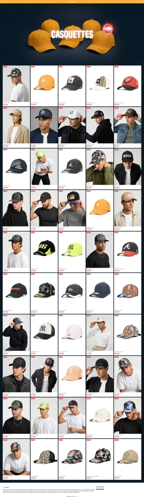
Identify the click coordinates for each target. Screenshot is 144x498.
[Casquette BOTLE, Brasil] (72, 457)
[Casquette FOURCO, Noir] (99, 374)
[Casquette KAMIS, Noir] (72, 291)
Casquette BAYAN (90, 144)
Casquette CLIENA (63, 393)
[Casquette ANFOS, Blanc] (99, 84)
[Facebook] (97, 489)
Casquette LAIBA (34, 351)
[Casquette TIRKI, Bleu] (16, 167)
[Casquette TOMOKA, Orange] (127, 332)
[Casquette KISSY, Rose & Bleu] (72, 84)
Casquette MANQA (7, 351)
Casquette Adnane (63, 227)
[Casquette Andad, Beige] (127, 208)
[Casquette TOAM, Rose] (72, 332)
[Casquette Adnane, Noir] (72, 208)
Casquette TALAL (90, 268)
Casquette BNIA (34, 393)
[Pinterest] (101, 489)
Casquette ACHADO (35, 185)
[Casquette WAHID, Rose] (127, 291)
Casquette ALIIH (117, 144)
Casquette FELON (7, 268)
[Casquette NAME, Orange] (44, 84)
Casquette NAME (34, 102)
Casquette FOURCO (90, 393)
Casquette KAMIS (62, 310)
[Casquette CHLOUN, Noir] (44, 208)
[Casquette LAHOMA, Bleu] (44, 125)
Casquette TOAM (62, 351)
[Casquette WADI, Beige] (44, 457)
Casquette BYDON (90, 310)
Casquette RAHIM (62, 144)
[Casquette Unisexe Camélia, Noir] (99, 457)
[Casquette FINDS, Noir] (44, 249)
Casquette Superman (119, 102)
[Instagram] (98, 489)
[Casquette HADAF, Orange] (99, 208)
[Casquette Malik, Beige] (16, 125)
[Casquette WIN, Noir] (16, 84)
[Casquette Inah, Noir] (127, 167)
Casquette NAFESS (63, 434)
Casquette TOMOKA (118, 351)
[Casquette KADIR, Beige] (99, 332)
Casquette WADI (34, 476)
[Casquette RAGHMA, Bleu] (16, 208)
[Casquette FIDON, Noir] (44, 291)
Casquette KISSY (62, 102)
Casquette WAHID (118, 310)
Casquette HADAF (90, 227)
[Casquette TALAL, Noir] (99, 249)
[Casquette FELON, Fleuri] (16, 249)
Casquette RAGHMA (7, 227)
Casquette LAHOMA (35, 144)
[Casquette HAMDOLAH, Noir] (127, 249)
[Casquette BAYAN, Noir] (99, 125)
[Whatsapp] (100, 489)
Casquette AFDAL (118, 476)
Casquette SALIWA (118, 434)
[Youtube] (103, 489)
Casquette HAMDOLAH (119, 268)
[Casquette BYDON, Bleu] (99, 291)
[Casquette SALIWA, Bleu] (127, 415)
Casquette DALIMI (62, 185)
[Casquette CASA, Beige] (99, 415)
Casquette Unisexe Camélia (92, 476)
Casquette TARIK (6, 393)
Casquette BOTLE (62, 476)
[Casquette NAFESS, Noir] (72, 415)
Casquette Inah (117, 185)
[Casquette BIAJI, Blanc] (99, 167)
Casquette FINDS (34, 268)
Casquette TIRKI (6, 185)
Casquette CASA (90, 434)
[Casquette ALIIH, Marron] (127, 125)
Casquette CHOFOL (7, 434)
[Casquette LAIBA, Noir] (44, 332)
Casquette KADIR (90, 351)
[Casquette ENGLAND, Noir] (16, 291)
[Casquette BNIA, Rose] (44, 374)
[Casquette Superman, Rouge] (127, 84)
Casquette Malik (6, 144)
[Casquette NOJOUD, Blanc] (16, 457)
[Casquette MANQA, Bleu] (16, 332)
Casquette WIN (6, 102)
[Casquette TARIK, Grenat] (16, 374)
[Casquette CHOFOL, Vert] (16, 415)
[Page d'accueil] (72, 1)
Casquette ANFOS (90, 102)
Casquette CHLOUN (35, 227)
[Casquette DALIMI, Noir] (72, 167)
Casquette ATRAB (35, 434)
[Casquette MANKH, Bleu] (127, 374)
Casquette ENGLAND (7, 310)
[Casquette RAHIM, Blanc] (72, 125)
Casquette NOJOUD (7, 476)
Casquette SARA (62, 268)
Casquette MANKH (118, 393)
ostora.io (76, 496)
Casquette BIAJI (89, 185)
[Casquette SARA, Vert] (72, 249)
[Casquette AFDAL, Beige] (127, 457)
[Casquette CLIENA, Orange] (72, 374)
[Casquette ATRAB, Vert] (44, 415)
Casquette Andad (118, 227)
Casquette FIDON (34, 310)
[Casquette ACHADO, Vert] (44, 167)
